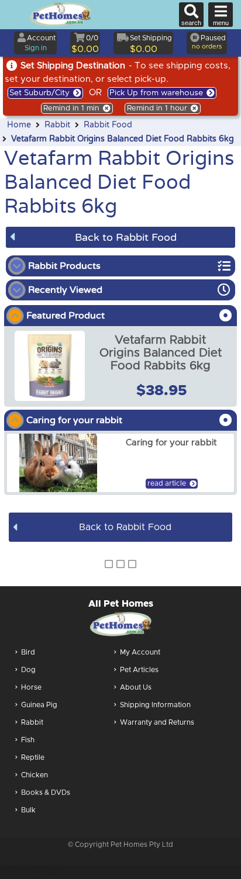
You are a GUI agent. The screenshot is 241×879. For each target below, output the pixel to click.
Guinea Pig (39, 704)
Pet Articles (139, 669)
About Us (136, 687)
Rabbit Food (108, 125)
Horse (31, 687)
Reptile (32, 757)
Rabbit (57, 125)
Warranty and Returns (157, 722)
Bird (28, 652)
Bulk (28, 810)
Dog (28, 669)
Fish (28, 739)
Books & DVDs (45, 792)
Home (19, 125)
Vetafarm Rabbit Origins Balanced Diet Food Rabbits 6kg (122, 139)
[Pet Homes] (60, 14)
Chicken (34, 774)
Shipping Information (155, 704)
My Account (140, 652)
